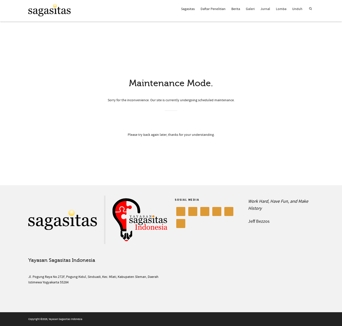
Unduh (297, 9)
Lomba (281, 9)
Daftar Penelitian (213, 9)
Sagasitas (188, 9)
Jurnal (265, 9)
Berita (235, 9)
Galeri (250, 9)
